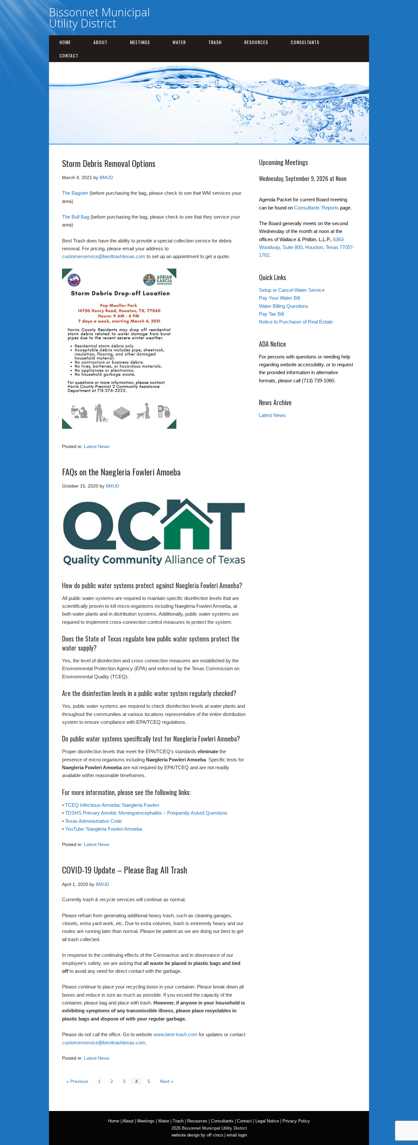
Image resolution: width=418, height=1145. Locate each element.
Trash (215, 42)
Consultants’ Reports (316, 207)
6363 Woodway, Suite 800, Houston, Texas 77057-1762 (306, 247)
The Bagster (75, 193)
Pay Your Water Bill (279, 298)
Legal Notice (267, 1121)
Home (65, 42)
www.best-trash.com (175, 1034)
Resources (256, 42)
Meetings (140, 42)
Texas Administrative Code (93, 821)
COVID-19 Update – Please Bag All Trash (124, 869)
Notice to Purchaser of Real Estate (296, 321)
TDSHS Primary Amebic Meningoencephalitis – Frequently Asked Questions (146, 813)
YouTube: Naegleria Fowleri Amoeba (103, 829)
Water (179, 42)
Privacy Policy (296, 1121)
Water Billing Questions (283, 306)
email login (237, 1135)
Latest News (96, 446)
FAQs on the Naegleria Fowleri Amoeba (121, 471)
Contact (68, 55)
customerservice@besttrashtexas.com (103, 256)
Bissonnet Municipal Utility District (99, 18)
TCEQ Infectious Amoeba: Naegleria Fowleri (112, 805)
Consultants (305, 42)
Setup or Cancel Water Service (292, 290)
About (100, 42)
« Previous (77, 1081)
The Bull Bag (75, 217)
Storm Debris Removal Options (108, 163)
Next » (166, 1081)
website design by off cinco (197, 1135)
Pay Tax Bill (271, 314)
